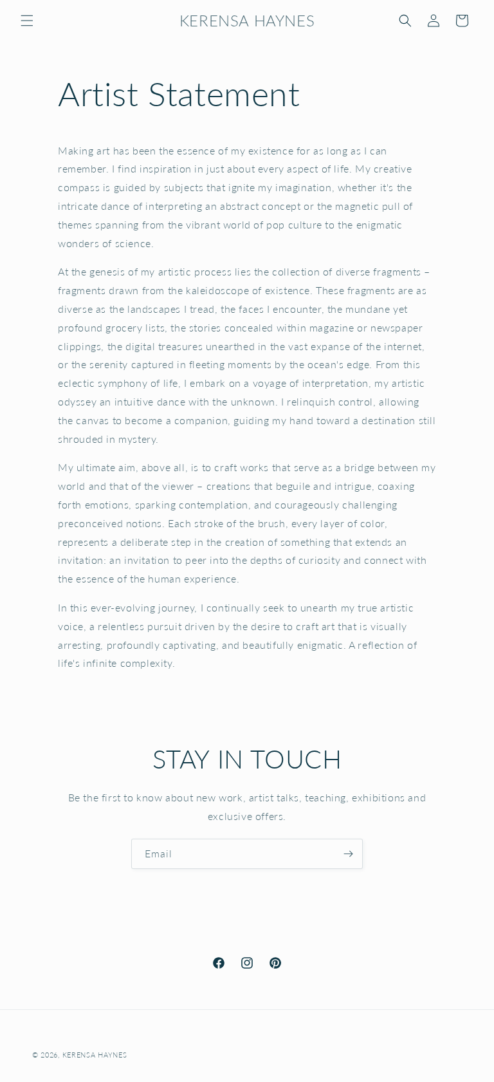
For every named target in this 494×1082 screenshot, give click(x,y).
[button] (27, 20)
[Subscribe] (348, 854)
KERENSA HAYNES (94, 1054)
